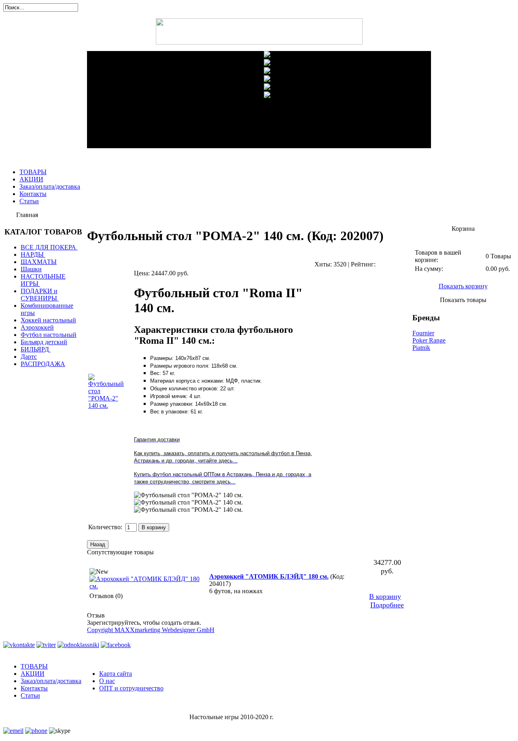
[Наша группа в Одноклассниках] (78, 644)
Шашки (31, 269)
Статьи (29, 201)
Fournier (423, 333)
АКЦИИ (31, 179)
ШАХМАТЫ (39, 261)
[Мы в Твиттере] (46, 644)
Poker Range (429, 340)
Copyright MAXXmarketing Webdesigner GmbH (150, 629)
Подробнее (387, 605)
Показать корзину (463, 286)
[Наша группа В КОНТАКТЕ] (19, 644)
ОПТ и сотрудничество (131, 688)
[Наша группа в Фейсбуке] (116, 644)
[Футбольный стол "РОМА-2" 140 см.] (188, 495)
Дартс (29, 356)
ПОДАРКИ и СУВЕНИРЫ (39, 294)
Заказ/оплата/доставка (49, 186)
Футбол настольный (48, 334)
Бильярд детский (44, 342)
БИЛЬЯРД (35, 349)
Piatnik (421, 347)
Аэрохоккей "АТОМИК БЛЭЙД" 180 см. (269, 576)
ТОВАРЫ (33, 171)
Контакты (33, 193)
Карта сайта (115, 673)
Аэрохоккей (37, 327)
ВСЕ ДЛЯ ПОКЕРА (48, 247)
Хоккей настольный (48, 320)
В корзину (385, 596)
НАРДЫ (32, 254)
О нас (107, 680)
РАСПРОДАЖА (43, 363)
